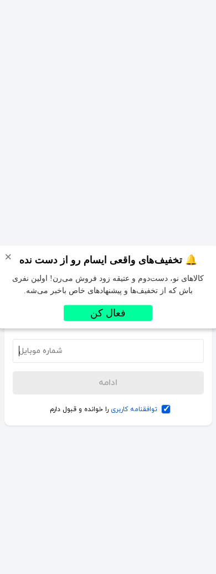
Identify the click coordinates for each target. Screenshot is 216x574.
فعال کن (108, 313)
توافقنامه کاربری (134, 409)
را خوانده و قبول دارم (103, 409)
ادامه (108, 383)
